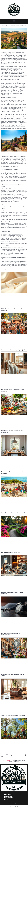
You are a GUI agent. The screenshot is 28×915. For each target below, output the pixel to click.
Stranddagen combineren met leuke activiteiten (13, 512)
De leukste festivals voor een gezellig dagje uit (13, 350)
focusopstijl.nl (14, 806)
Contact (6, 799)
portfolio (14, 803)
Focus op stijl (7, 794)
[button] (14, 21)
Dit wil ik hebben (8, 797)
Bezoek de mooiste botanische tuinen (10, 552)
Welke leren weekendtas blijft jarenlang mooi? (13, 715)
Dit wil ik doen (6, 760)
